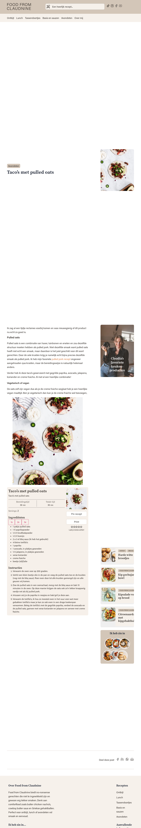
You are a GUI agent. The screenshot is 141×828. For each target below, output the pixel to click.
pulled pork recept (61, 358)
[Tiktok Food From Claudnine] (108, 5)
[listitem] (110, 643)
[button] (72, 526)
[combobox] (75, 7)
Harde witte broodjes (125, 556)
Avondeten (66, 18)
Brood (130, 551)
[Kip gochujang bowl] (108, 575)
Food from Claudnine (128, 570)
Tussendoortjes (32, 18)
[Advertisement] (117, 420)
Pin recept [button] (76, 513)
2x (18, 522)
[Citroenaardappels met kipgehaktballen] (108, 614)
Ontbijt (10, 18)
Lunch (19, 18)
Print (76, 521)
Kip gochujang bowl (127, 576)
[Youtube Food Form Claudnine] (120, 5)
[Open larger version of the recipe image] (76, 499)
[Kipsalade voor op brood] (108, 594)
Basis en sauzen (51, 18)
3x (25, 522)
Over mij (78, 18)
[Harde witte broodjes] (108, 555)
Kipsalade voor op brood (127, 596)
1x (12, 522)
